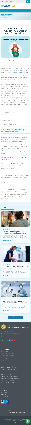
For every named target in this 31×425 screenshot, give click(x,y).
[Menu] (28, 6)
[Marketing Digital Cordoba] (15, 422)
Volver (4, 17)
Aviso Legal (24, 419)
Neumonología (17, 72)
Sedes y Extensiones (8, 367)
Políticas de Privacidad (15, 420)
